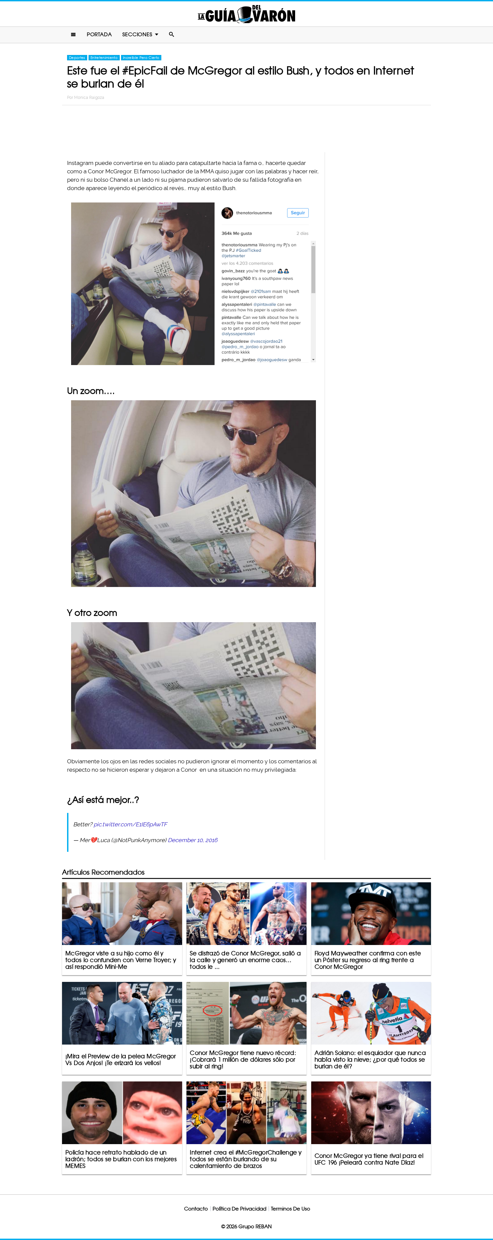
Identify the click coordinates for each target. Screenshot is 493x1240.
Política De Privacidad (239, 1208)
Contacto (196, 1208)
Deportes (77, 58)
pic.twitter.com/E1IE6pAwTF (130, 824)
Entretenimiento (104, 58)
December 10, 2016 (192, 840)
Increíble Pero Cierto (141, 58)
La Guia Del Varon (246, 14)
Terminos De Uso (290, 1208)
